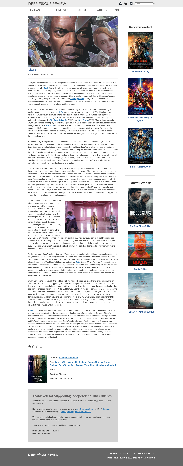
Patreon (101, 10)
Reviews (34, 10)
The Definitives (57, 10)
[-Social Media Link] (120, 3)
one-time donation (84, 409)
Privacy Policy (147, 453)
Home (113, 453)
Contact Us (127, 453)
